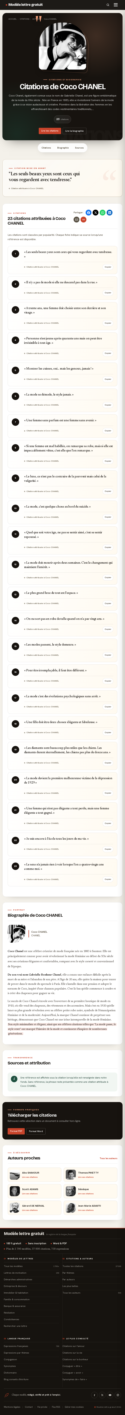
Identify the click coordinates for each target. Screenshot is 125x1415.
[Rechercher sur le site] (107, 4)
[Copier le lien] (83, 219)
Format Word (36, 1131)
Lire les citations (49, 130)
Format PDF (16, 1131)
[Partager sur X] (95, 213)
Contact (29, 1407)
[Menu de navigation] (115, 4)
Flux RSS (56, 1407)
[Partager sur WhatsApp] (102, 213)
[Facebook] (94, 1395)
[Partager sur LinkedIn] (109, 213)
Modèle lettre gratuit (25, 5)
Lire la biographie (74, 130)
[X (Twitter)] (102, 1395)
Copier (108, 267)
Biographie (63, 147)
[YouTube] (110, 1395)
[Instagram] (118, 1395)
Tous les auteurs (108, 1158)
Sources (79, 147)
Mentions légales (12, 1407)
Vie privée (42, 1407)
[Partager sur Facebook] (88, 213)
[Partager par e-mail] (76, 219)
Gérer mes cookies (74, 1407)
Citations (46, 147)
